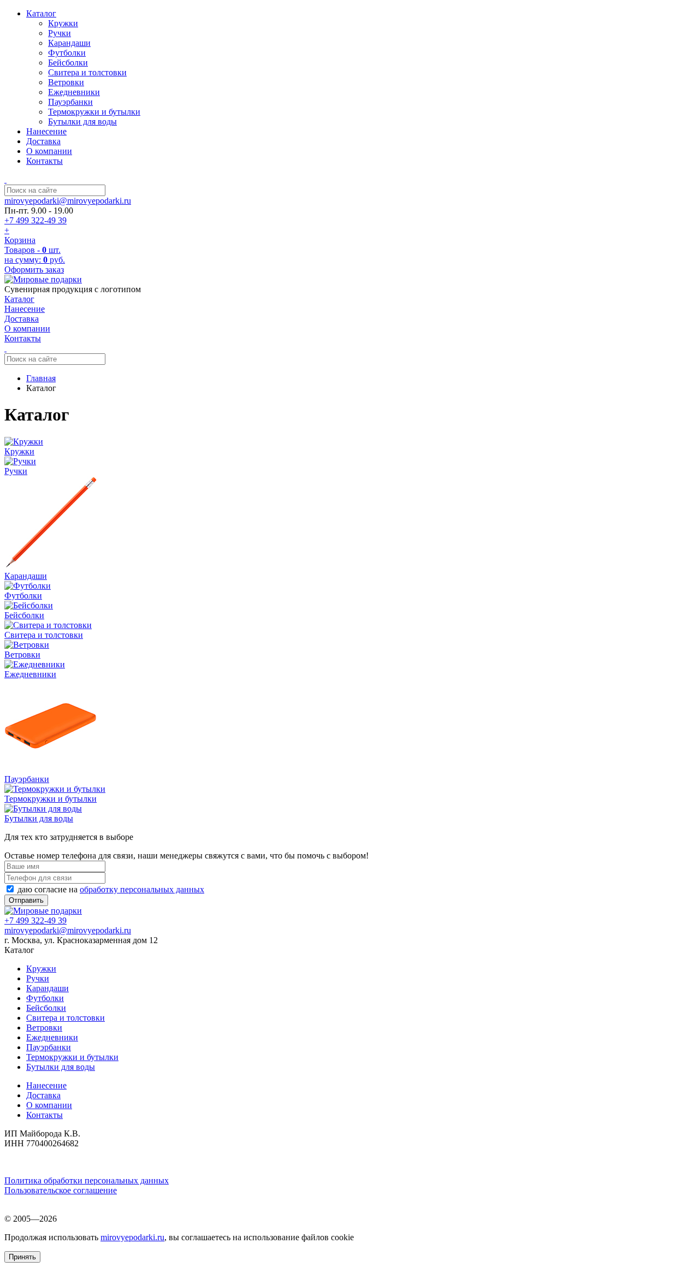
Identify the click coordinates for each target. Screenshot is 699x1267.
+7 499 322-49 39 (35, 220)
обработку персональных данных (142, 889)
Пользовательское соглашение (60, 1190)
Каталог (41, 13)
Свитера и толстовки (87, 72)
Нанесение (46, 131)
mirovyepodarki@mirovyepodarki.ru (67, 200)
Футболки (67, 52)
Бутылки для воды (82, 121)
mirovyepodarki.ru (132, 1237)
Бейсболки (68, 62)
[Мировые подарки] (43, 279)
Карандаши (69, 43)
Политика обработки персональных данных (86, 1180)
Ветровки (66, 82)
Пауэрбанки (70, 101)
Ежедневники (74, 92)
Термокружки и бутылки (94, 111)
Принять (22, 1257)
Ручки (59, 33)
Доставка (43, 141)
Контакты (44, 160)
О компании (49, 151)
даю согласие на (109, 889)
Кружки (63, 23)
